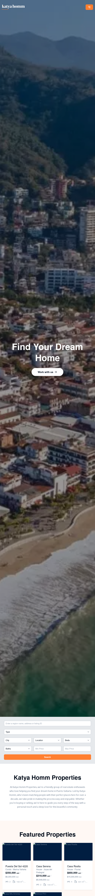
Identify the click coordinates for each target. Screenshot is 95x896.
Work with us (45, 372)
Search (47, 757)
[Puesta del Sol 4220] (16, 852)
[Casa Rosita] (78, 852)
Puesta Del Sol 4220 (16, 866)
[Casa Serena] (47, 852)
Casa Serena (43, 866)
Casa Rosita (74, 866)
